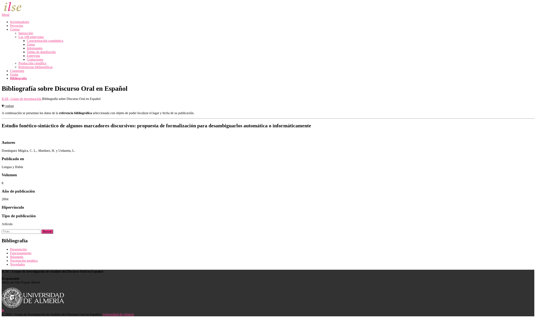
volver (9, 106)
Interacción (25, 33)
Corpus (15, 29)
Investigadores (19, 22)
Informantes (35, 48)
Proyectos (16, 25)
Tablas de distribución (41, 52)
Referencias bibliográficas (35, 67)
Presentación (18, 249)
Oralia (14, 74)
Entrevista (33, 55)
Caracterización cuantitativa (45, 40)
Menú (5, 15)
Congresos (17, 71)
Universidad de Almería (118, 314)
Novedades (17, 264)
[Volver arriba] (3, 310)
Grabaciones (35, 59)
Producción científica (32, 63)
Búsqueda (16, 257)
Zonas (31, 44)
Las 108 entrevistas (31, 37)
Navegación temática (24, 260)
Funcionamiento (20, 253)
